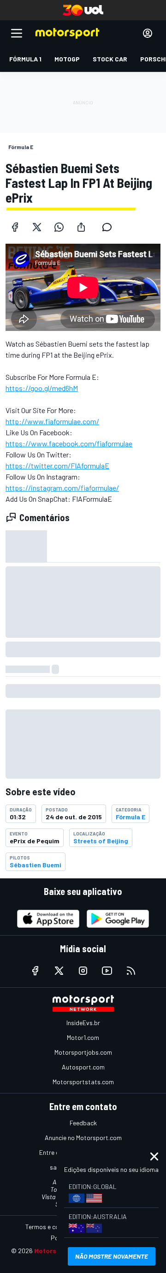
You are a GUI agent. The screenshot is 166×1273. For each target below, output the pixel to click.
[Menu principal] (16, 33)
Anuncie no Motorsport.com (83, 1137)
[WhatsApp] (59, 227)
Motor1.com (83, 1037)
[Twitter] (37, 227)
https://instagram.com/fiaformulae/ (62, 487)
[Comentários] (110, 227)
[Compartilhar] (81, 227)
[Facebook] (15, 227)
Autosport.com (83, 1067)
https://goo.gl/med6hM (42, 388)
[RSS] (131, 970)
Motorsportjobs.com (83, 1052)
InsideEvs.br (83, 1023)
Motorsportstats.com (83, 1082)
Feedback (83, 1123)
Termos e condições (53, 1227)
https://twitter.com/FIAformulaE (57, 465)
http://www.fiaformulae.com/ (52, 421)
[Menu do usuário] (147, 33)
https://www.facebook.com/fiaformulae (69, 443)
